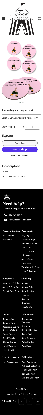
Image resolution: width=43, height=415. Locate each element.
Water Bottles (28, 342)
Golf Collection (28, 374)
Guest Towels (9, 338)
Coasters (26, 326)
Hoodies (25, 295)
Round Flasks (28, 334)
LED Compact (28, 251)
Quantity (9, 127)
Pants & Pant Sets (11, 291)
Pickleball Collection (31, 366)
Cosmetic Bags (28, 239)
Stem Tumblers (28, 338)
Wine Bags (26, 346)
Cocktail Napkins (29, 330)
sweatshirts (27, 307)
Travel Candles (9, 346)
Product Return (21, 389)
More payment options (19, 155)
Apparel (25, 283)
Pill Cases (26, 255)
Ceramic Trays (9, 323)
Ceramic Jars (8, 319)
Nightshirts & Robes (12, 283)
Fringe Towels (9, 334)
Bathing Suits (27, 287)
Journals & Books (29, 243)
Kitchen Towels (9, 342)
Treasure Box (8, 350)
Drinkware (7, 239)
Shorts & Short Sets (11, 287)
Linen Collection (29, 271)
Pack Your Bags (29, 362)
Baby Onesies (28, 291)
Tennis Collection (29, 370)
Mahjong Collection (30, 378)
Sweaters (26, 303)
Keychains (26, 247)
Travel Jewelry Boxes (31, 267)
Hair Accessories (10, 362)
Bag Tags (26, 235)
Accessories (8, 235)
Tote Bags (26, 263)
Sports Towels (28, 259)
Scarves (25, 299)
